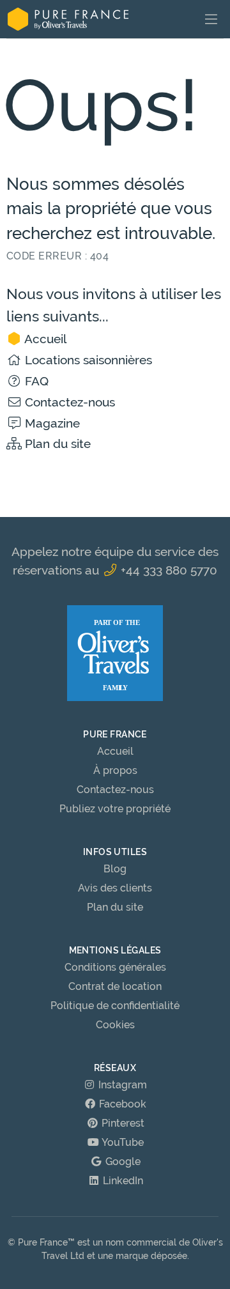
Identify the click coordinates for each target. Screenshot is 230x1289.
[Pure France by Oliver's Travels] (68, 19)
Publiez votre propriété (115, 809)
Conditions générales (115, 967)
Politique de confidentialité (115, 1006)
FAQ (35, 381)
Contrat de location (115, 986)
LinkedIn (121, 1181)
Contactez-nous (68, 402)
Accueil (44, 339)
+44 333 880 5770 (167, 570)
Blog (114, 869)
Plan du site (56, 443)
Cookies (115, 1025)
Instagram (121, 1085)
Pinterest (121, 1123)
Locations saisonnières (87, 360)
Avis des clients (115, 888)
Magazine (51, 423)
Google (122, 1161)
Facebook (121, 1104)
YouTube (122, 1142)
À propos (115, 770)
